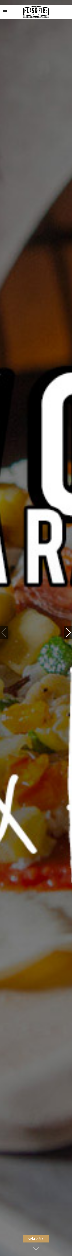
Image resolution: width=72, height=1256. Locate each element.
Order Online (36, 1238)
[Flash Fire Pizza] (36, 12)
